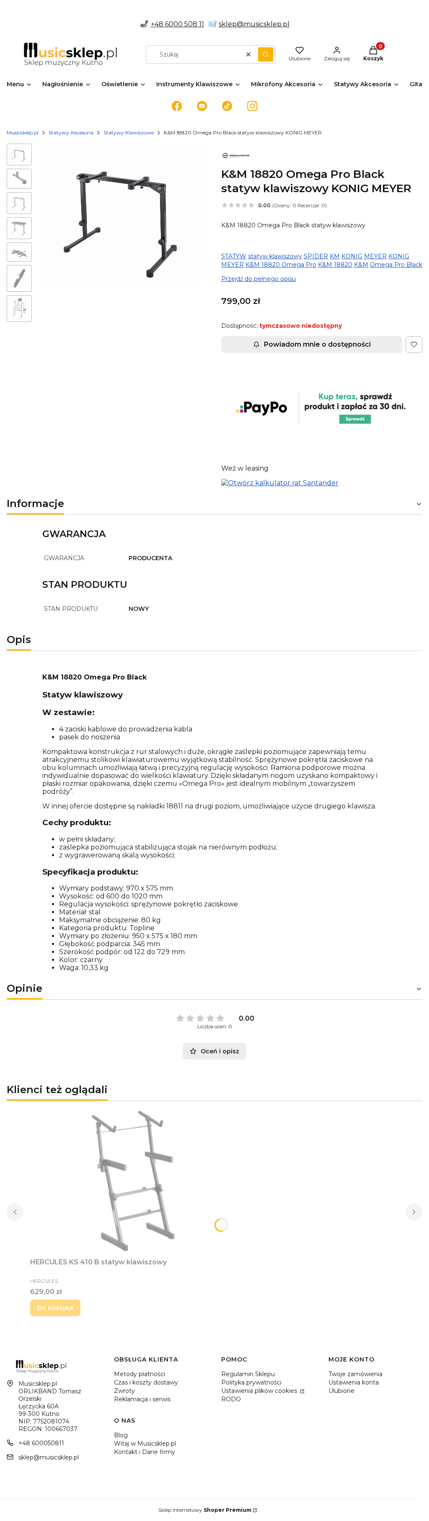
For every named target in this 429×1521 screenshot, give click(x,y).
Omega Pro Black (396, 264)
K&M (361, 264)
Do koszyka (55, 1308)
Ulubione (341, 1391)
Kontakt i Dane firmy (144, 1452)
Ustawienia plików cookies (260, 1391)
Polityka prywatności (251, 1382)
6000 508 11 (184, 24)
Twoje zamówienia (355, 1374)
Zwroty (124, 1391)
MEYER (375, 256)
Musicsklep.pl (23, 132)
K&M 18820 (335, 264)
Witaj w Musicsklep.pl (145, 1443)
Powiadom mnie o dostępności (317, 344)
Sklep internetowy (204, 1510)
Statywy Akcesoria (71, 132)
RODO (231, 1399)
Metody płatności (139, 1374)
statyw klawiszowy (275, 256)
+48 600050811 (41, 1443)
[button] (265, 54)
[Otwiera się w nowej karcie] (177, 106)
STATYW (233, 256)
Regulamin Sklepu (248, 1374)
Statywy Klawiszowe (128, 132)
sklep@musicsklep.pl (254, 24)
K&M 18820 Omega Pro (281, 264)
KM (335, 256)
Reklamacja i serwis (142, 1399)
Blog (121, 1435)
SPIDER (316, 256)
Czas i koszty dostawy (146, 1382)
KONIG (351, 256)
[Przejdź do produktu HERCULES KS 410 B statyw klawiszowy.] (135, 1181)
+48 (158, 24)
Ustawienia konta (353, 1382)
